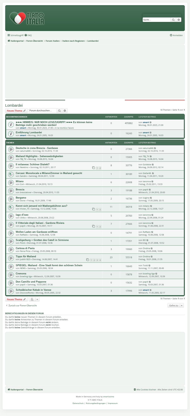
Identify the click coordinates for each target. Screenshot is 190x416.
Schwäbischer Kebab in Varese (33, 289)
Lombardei (14, 105)
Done (22, 200)
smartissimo (108, 396)
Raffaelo (24, 234)
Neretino (24, 167)
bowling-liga (26, 276)
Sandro (23, 176)
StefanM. (147, 173)
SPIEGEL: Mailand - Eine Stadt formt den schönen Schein (49, 265)
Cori (22, 184)
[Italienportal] (28, 18)
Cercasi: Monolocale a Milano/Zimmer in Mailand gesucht (49, 173)
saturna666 (25, 150)
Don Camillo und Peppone (31, 281)
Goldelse (147, 164)
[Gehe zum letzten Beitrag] (151, 122)
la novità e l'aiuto (65, 127)
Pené (22, 242)
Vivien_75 (24, 208)
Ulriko (23, 217)
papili (145, 189)
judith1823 (25, 259)
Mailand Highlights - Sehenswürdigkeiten (39, 156)
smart (23, 127)
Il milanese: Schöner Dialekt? (33, 164)
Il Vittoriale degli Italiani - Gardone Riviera (40, 223)
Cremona (21, 273)
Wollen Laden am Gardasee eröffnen (37, 231)
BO (144, 240)
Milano (20, 181)
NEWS (23, 268)
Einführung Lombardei (29, 132)
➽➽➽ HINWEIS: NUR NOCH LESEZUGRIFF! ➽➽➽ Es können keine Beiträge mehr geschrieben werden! (54, 123)
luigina (146, 197)
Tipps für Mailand (26, 256)
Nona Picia (25, 251)
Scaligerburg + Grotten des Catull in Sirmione (42, 240)
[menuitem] (28, 35)
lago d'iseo (22, 214)
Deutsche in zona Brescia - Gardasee (37, 148)
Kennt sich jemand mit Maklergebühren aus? (41, 205)
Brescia (20, 189)
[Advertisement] (95, 72)
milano (146, 205)
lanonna (147, 181)
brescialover (26, 192)
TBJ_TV (23, 159)
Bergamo (21, 197)
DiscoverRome (27, 292)
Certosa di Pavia (25, 248)
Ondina (146, 248)
